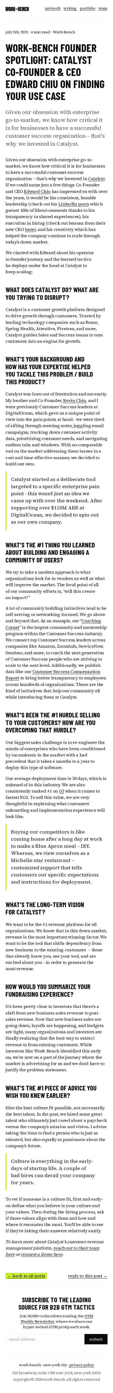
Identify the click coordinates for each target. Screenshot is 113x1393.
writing (70, 8)
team (103, 8)
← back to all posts (26, 1276)
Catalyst (96, 178)
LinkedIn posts (73, 204)
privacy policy (81, 1365)
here (29, 229)
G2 (61, 791)
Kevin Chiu (74, 400)
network (52, 8)
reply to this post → (88, 1276)
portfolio (87, 8)
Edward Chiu (37, 191)
